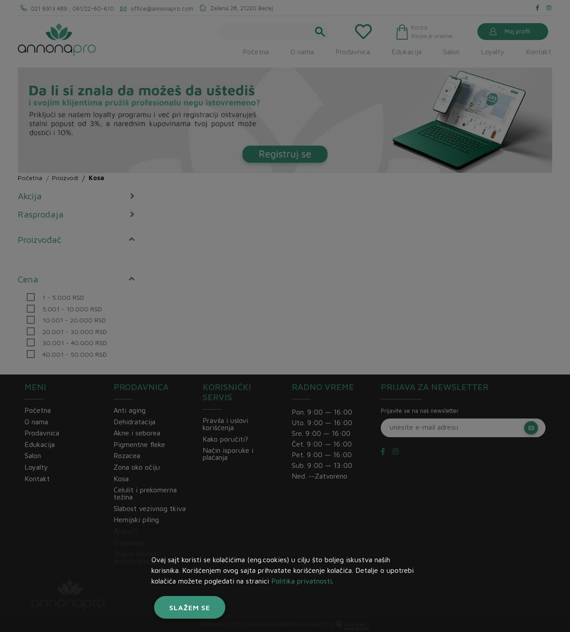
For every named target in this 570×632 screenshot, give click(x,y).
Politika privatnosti (301, 581)
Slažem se (189, 608)
